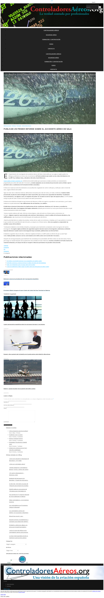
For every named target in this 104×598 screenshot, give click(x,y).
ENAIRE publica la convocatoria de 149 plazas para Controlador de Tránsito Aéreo (18, 490)
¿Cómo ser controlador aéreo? (17, 464)
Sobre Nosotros (10, 584)
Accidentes (6, 269)
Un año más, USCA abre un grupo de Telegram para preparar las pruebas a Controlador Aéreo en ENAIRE (18, 485)
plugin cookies (22, 592)
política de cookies (96, 591)
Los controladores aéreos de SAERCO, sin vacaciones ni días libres (18, 511)
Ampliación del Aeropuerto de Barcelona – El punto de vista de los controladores (18, 479)
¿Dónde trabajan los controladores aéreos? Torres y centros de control (18, 468)
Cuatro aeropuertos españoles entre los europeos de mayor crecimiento (24, 324)
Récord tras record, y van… (16, 516)
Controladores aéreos (51, 30)
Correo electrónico (8, 405)
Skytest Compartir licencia (16, 438)
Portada (19, 125)
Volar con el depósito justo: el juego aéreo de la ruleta (21, 264)
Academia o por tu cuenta (15, 434)
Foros (51, 44)
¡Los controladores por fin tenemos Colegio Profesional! (18, 506)
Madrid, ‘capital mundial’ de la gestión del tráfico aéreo (19, 388)
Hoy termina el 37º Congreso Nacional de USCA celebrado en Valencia (19, 495)
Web (5, 408)
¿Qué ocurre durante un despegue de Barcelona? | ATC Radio (19, 459)
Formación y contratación (51, 39)
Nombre (6, 402)
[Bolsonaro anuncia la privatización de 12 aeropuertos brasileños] (6, 273)
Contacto (51, 48)
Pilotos (14, 125)
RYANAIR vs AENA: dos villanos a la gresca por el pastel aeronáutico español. (18, 526)
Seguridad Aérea (51, 35)
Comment (6, 421)
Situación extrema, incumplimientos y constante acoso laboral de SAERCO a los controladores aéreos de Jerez (19, 521)
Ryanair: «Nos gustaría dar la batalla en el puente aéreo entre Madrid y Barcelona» (27, 354)
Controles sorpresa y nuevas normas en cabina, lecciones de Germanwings (26, 263)
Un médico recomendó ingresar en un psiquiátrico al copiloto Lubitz (24, 261)
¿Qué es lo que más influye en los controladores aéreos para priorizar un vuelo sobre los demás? (18, 531)
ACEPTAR (3, 594)
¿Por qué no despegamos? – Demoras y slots (16, 474)
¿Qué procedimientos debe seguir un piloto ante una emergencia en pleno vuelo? (28, 266)
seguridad (10, 269)
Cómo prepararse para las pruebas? (18, 431)
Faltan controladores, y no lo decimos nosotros (19, 501)
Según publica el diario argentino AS (13, 181)
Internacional (7, 125)
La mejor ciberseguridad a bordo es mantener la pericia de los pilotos (18, 537)
